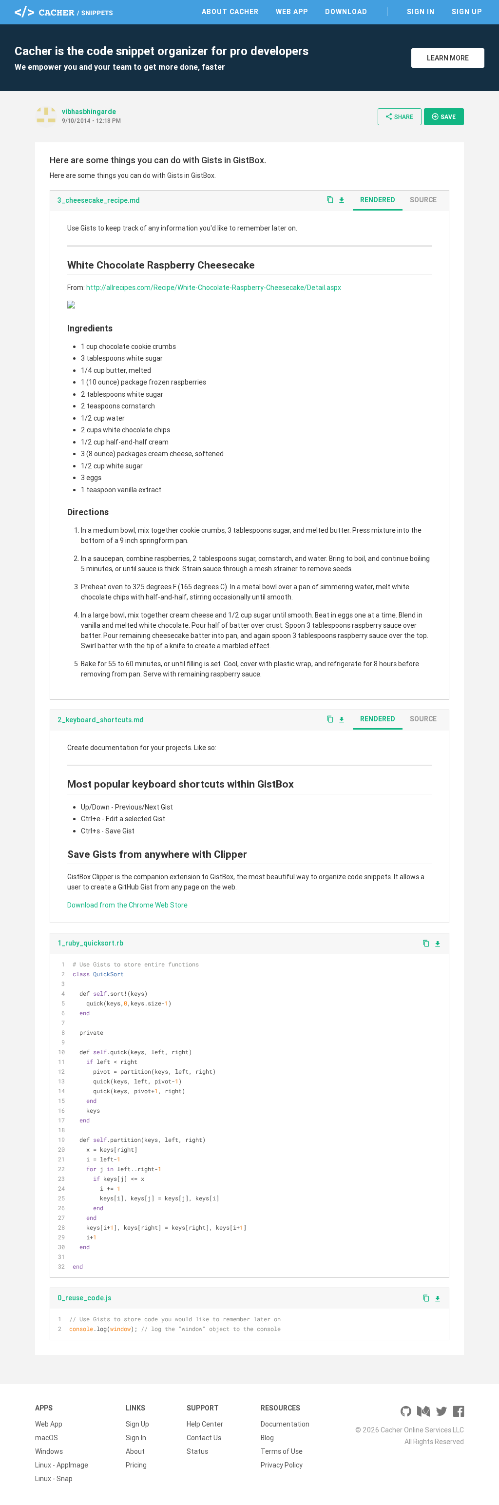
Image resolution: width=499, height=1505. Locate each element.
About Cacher (230, 11)
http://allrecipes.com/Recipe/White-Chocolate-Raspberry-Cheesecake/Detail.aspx (213, 287)
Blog (267, 1437)
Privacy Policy (282, 1465)
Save (443, 116)
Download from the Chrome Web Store (127, 905)
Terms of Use (282, 1451)
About (135, 1451)
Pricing (136, 1465)
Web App (292, 11)
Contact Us (204, 1437)
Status (197, 1451)
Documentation (285, 1424)
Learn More (448, 58)
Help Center (205, 1424)
